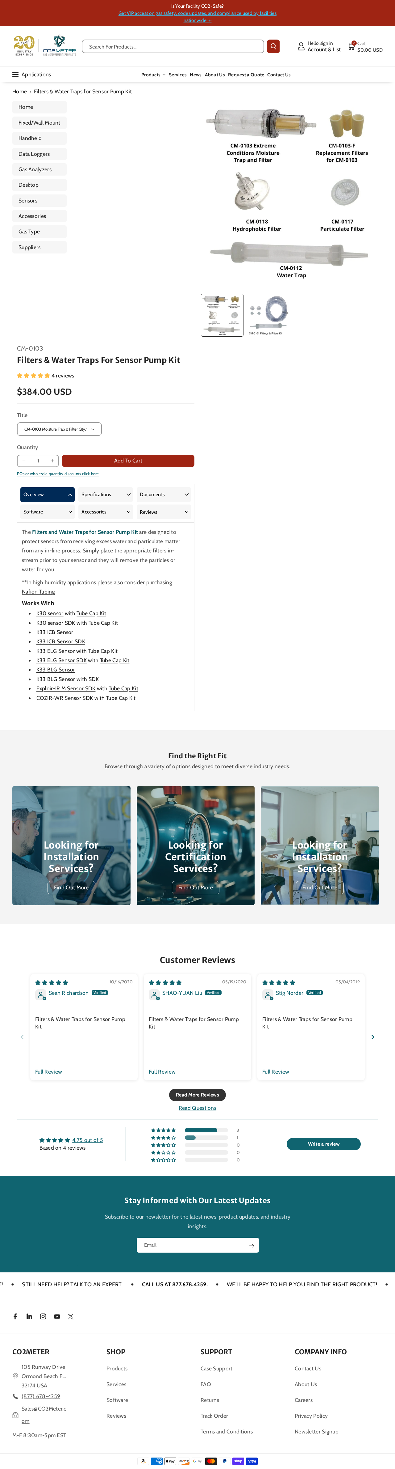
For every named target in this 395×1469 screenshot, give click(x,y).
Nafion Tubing (38, 591)
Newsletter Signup (317, 1431)
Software (33, 512)
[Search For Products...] (273, 46)
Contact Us (308, 1368)
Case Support (217, 1368)
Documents (152, 494)
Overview (33, 494)
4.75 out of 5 (87, 1140)
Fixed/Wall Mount (39, 122)
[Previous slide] (22, 1037)
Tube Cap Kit (91, 613)
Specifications (96, 494)
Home (19, 91)
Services (116, 1384)
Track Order (214, 1415)
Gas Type (29, 231)
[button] (365, 46)
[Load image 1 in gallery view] (222, 315)
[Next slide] (373, 1037)
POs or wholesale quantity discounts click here (58, 473)
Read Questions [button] (197, 1108)
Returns (210, 1400)
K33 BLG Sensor (55, 669)
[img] (52, 982)
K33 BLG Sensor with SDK (67, 679)
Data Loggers (34, 154)
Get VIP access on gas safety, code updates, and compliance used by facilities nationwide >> (197, 16)
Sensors (28, 200)
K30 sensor (50, 613)
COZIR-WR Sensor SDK (64, 698)
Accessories (32, 216)
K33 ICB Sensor (54, 632)
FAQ (206, 1384)
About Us (306, 1384)
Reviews (149, 512)
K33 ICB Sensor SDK (60, 641)
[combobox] (173, 46)
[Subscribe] (251, 1245)
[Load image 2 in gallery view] (268, 315)
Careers (304, 1400)
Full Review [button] (48, 1071)
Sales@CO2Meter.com (44, 1414)
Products (150, 75)
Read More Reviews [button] (197, 1095)
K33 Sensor (55, 651)
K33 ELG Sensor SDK (61, 660)
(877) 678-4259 (41, 1396)
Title (22, 415)
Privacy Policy (311, 1415)
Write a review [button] (324, 1144)
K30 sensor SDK (55, 623)
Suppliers (30, 247)
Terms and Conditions (227, 1431)
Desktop (29, 184)
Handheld (30, 138)
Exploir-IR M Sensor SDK (66, 688)
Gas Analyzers (35, 169)
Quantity (27, 447)
